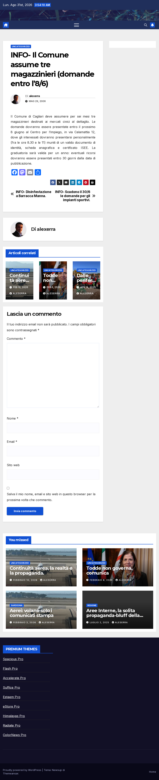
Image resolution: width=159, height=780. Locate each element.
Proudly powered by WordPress (22, 769)
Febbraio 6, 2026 (102, 580)
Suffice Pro (11, 687)
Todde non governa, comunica (109, 570)
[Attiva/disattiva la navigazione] (76, 25)
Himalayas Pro (14, 716)
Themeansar (10, 773)
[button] (145, 25)
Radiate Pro (11, 725)
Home (152, 771)
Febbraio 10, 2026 (25, 580)
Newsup (57, 769)
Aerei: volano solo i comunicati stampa (32, 613)
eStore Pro (11, 706)
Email (12, 442)
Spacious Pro (13, 659)
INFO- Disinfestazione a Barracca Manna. (33, 194)
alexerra (34, 96)
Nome (12, 418)
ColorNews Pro (14, 735)
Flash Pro (10, 668)
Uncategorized (21, 46)
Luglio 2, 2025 (100, 622)
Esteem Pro (11, 697)
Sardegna (16, 605)
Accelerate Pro (14, 678)
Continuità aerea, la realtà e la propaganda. (41, 570)
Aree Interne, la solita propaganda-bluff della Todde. (113, 615)
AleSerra (20, 293)
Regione (91, 605)
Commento (16, 339)
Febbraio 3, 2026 (25, 622)
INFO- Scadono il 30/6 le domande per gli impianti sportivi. (72, 196)
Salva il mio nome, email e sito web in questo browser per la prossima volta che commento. (51, 497)
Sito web (13, 465)
